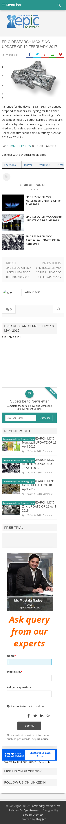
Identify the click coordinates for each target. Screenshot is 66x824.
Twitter (28, 165)
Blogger (41, 819)
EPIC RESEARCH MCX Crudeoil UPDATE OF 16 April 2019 (44, 218)
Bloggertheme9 (33, 814)
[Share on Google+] (45, 54)
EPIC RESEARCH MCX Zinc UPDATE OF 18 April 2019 (39, 506)
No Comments (46, 451)
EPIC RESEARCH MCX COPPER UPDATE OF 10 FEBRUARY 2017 (48, 272)
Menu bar (13, 5)
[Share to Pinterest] (60, 54)
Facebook (10, 165)
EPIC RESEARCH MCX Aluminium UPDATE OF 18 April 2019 (38, 463)
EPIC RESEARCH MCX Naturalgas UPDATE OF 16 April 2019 (43, 200)
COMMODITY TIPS (19, 146)
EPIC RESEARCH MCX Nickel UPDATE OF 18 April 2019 (38, 485)
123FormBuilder (26, 762)
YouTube (44, 165)
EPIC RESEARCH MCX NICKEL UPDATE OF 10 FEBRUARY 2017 (18, 272)
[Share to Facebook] (29, 54)
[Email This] (52, 54)
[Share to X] (37, 54)
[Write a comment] (58, 309)
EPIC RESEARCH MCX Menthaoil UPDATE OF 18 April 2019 (39, 442)
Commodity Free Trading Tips (18, 439)
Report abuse (46, 762)
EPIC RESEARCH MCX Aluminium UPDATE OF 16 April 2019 (43, 239)
